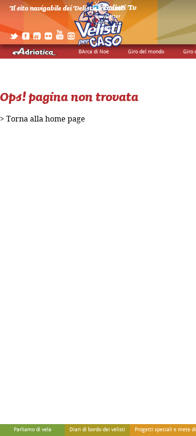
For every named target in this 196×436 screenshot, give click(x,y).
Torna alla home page (45, 119)
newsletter (108, 17)
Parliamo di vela (32, 430)
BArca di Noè (93, 52)
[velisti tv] (115, 10)
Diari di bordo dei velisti (97, 430)
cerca (102, 23)
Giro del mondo (146, 52)
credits (103, 29)
